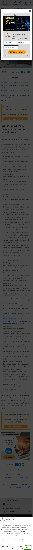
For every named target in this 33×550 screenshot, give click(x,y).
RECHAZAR (18, 546)
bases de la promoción (22, 56)
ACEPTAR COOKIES (28, 546)
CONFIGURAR (5, 546)
